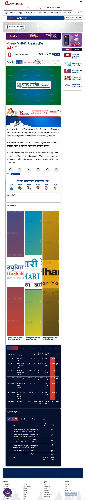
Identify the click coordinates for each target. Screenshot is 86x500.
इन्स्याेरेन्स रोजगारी (48, 495)
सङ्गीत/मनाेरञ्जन (27, 486)
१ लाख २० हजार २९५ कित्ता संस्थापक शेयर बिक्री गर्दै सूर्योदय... (15, 339)
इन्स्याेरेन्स (6, 486)
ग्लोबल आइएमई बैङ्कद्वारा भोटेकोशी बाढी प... (77, 64)
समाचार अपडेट (13, 13)
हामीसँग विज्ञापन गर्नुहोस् (71, 493)
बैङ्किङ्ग (20, 13)
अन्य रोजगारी (47, 497)
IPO (12, 348)
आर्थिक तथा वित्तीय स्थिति (12, 419)
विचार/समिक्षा (58, 13)
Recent (77, 49)
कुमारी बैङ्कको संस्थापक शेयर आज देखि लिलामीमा (33, 339)
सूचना (69, 13)
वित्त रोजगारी (47, 493)
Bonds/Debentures (54, 348)
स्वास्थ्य (25, 484)
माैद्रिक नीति (23, 419)
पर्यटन (25, 498)
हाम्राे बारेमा (67, 484)
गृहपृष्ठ (6, 13)
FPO (23, 348)
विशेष (45, 488)
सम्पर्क (66, 488)
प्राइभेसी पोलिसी (68, 490)
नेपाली (81, 12)
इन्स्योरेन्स (26, 13)
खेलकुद (25, 488)
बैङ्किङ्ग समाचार (7, 484)
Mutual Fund (43, 348)
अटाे (25, 496)
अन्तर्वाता (46, 484)
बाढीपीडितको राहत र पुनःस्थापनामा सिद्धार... (77, 78)
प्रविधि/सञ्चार (6, 499)
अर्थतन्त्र (40, 13)
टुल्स (65, 13)
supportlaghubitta (15, 174)
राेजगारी (51, 13)
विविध (25, 490)
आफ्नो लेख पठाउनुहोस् (71, 495)
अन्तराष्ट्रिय (26, 492)
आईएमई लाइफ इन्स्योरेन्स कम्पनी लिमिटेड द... (76, 56)
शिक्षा (45, 13)
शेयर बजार (33, 13)
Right (33, 348)
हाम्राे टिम (66, 486)
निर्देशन (33, 419)
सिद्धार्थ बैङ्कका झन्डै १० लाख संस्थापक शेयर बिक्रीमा (50, 339)
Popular (67, 49)
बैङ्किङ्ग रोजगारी (47, 490)
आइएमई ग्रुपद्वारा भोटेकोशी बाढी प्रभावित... (77, 85)
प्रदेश (25, 494)
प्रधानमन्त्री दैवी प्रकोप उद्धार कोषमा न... (77, 71)
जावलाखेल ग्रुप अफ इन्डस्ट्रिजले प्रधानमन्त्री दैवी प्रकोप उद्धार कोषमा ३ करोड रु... (39, 18)
